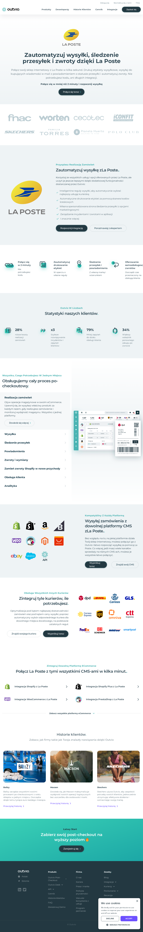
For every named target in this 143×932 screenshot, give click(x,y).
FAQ (138, 3)
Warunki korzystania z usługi (82, 901)
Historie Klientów (82, 9)
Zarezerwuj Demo (56, 907)
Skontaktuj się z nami (122, 3)
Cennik (99, 9)
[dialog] (119, 913)
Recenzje (108, 895)
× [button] (137, 901)
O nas (79, 877)
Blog (106, 877)
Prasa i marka (82, 886)
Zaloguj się (104, 3)
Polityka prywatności (82, 892)
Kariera (79, 882)
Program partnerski (81, 909)
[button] (119, 924)
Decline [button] (110, 918)
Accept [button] (129, 918)
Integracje (112, 9)
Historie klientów (56, 898)
